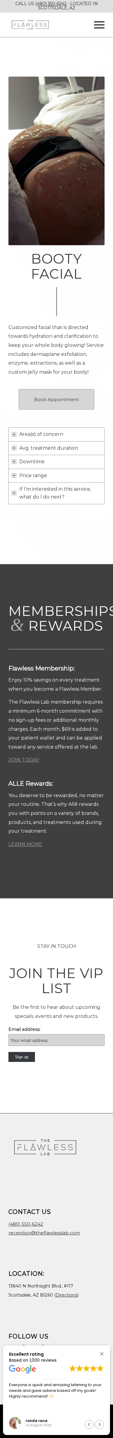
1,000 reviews (43, 1360)
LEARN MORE (25, 844)
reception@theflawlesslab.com (44, 1233)
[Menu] (96, 25)
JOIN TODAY (23, 760)
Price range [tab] (33, 475)
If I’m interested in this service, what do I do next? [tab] (55, 493)
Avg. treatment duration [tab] (48, 448)
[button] (101, 1353)
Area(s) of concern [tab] (41, 434)
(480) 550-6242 (51, 3)
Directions (66, 1295)
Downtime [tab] (32, 461)
